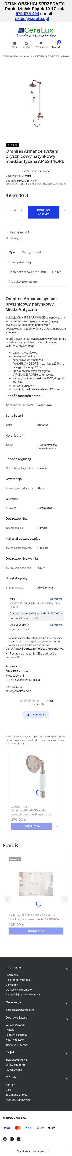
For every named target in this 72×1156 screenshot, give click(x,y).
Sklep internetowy (32, 1151)
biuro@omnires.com (18, 691)
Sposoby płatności (17, 1044)
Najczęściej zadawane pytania (23, 994)
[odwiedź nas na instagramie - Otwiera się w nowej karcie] (12, 1139)
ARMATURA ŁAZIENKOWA (46, 56)
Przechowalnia (14, 1069)
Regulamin (12, 974)
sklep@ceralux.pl (32, 18)
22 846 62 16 (14, 686)
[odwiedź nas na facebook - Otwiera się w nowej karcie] (5, 1139)
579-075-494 (27, 13)
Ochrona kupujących (18, 1099)
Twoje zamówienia (16, 1059)
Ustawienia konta (16, 1064)
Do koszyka (32, 826)
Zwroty (10, 1029)
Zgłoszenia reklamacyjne (20, 1009)
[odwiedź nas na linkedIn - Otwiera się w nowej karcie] (19, 1139)
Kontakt (10, 1084)
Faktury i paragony (16, 1034)
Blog (8, 1089)
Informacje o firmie (16, 1094)
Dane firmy (12, 984)
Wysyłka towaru (15, 1024)
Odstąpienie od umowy (19, 989)
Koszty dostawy (15, 1039)
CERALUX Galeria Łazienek (16, 56)
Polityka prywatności (18, 979)
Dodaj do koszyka (43, 212)
